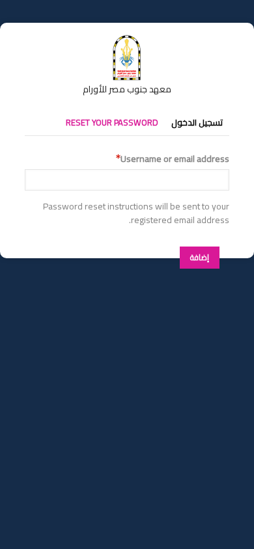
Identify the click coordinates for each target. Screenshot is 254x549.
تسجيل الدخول (197, 122)
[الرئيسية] (127, 41)
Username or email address (174, 159)
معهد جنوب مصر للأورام (127, 89)
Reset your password (112, 122)
